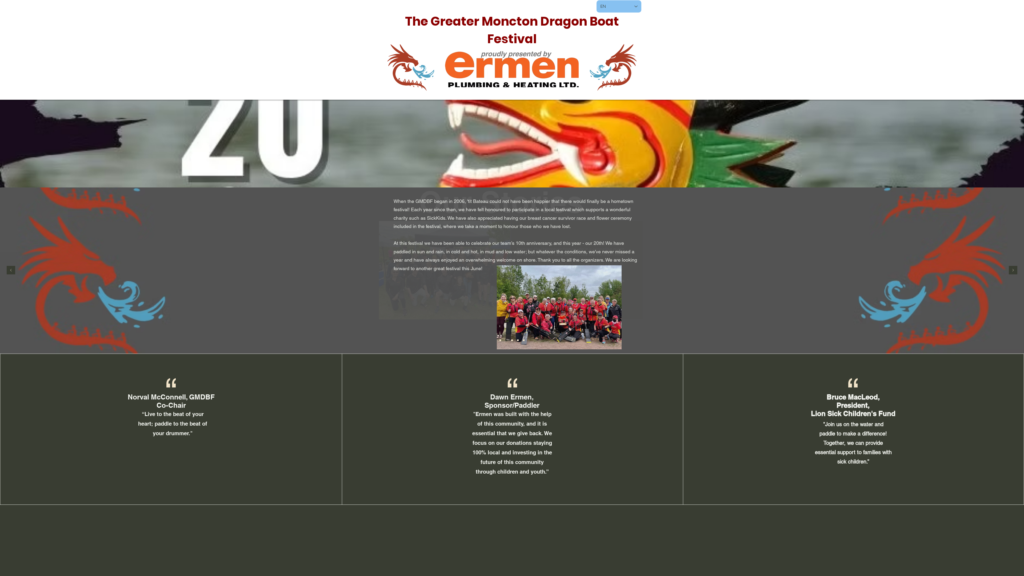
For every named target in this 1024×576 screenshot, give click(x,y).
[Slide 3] (518, 340)
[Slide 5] (500, 340)
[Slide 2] (506, 340)
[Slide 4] (524, 340)
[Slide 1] (512, 340)
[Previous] (11, 270)
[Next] (1013, 270)
